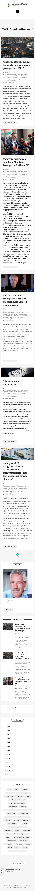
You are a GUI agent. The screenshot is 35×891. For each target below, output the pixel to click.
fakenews (5, 76)
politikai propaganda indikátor (12, 74)
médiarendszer (7, 77)
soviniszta (22, 79)
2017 (8, 762)
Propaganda (19, 485)
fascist (22, 644)
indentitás (24, 77)
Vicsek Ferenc (7, 72)
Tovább (8, 609)
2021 (8, 746)
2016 (8, 766)
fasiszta (12, 79)
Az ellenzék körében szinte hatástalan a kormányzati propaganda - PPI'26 (17, 65)
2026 (8, 726)
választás (24, 76)
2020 (8, 750)
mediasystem (22, 641)
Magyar (23, 80)
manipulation (18, 640)
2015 (8, 770)
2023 (8, 738)
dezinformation (18, 638)
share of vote (10, 793)
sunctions (24, 789)
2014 (8, 774)
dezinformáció (24, 74)
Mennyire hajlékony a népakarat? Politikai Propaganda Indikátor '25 (16, 162)
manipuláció (12, 76)
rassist (26, 644)
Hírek (9, 789)
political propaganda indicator (22, 637)
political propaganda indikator (17, 827)
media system (26, 830)
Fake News (12, 485)
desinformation (9, 796)
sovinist (16, 646)
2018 (8, 758)
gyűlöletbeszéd (14, 80)
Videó (8, 834)
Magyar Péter (11, 311)
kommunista (6, 80)
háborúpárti (18, 76)
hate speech (27, 646)
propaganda (6, 79)
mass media (17, 643)
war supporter (24, 640)
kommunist (21, 646)
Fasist (25, 823)
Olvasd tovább (10, 122)
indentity (23, 643)
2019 (8, 754)
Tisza (19, 80)
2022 (8, 742)
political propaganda (23, 793)
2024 (8, 734)
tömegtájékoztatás (16, 77)
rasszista (17, 79)
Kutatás (7, 485)
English (16, 789)
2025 (8, 730)
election (16, 641)
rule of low (19, 796)
